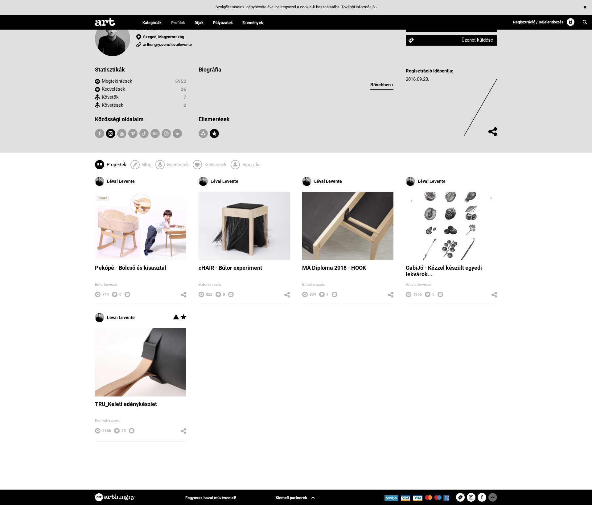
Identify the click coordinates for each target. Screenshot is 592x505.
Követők (110, 97)
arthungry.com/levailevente (167, 44)
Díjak (199, 22)
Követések (112, 105)
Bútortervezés (106, 284)
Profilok (178, 22)
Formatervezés (107, 421)
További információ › (359, 7)
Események (252, 22)
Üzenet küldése (477, 40)
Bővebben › (381, 85)
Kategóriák (152, 22)
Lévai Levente (121, 181)
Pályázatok (223, 22)
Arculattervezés (418, 284)
